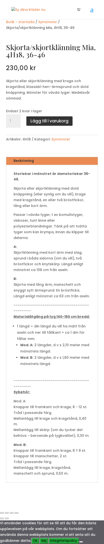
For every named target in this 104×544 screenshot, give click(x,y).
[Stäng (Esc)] (16, 513)
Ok (35, 540)
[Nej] (81, 542)
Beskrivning (24, 160)
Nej (43, 540)
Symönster (47, 22)
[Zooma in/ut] (2, 513)
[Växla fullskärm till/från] (7, 513)
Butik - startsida (20, 22)
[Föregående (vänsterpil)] (2, 518)
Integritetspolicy (63, 540)
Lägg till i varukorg (49, 121)
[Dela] (12, 513)
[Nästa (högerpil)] (7, 518)
